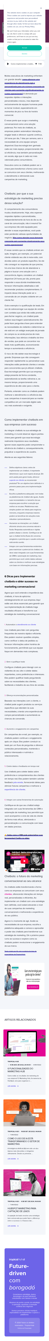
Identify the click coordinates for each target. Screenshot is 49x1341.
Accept (24, 48)
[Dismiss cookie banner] (41, 8)
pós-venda (18, 782)
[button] (8, 64)
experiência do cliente (15, 789)
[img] (36, 64)
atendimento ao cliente (26, 624)
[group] (24, 64)
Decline (24, 54)
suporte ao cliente (16, 480)
